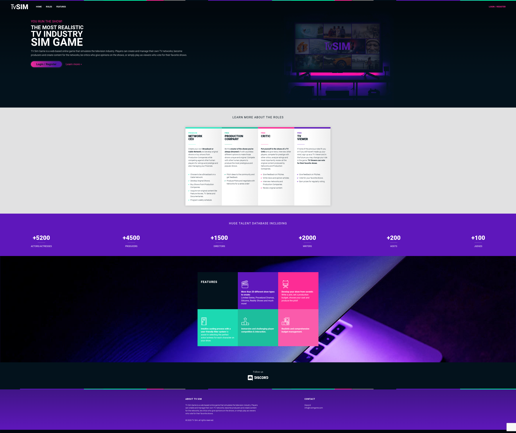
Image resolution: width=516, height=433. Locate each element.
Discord (307, 405)
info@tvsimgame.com (313, 408)
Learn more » (74, 64)
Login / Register (46, 64)
